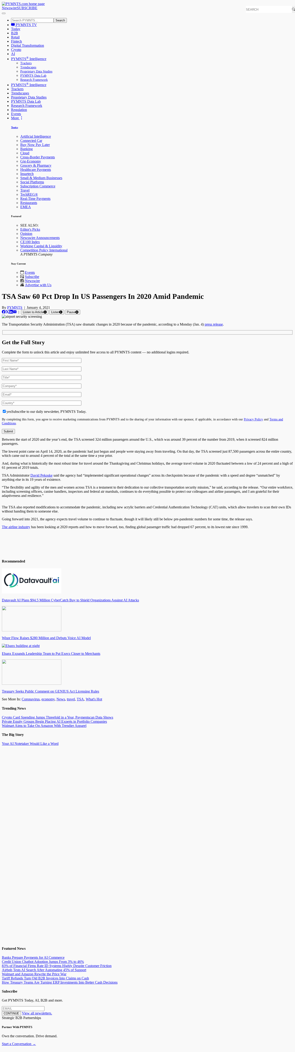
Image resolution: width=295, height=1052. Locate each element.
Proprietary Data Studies (36, 71)
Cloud (24, 153)
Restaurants (28, 203)
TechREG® (29, 194)
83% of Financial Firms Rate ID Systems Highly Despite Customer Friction (57, 966)
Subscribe (32, 277)
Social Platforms (32, 182)
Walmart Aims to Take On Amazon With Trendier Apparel (44, 726)
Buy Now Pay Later (35, 145)
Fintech (16, 41)
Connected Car (31, 141)
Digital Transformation (27, 45)
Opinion (26, 234)
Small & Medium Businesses (41, 178)
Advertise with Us (38, 285)
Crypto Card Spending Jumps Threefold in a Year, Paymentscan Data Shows (57, 717)
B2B (14, 33)
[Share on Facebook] (4, 312)
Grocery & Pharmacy (35, 165)
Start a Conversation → (19, 1044)
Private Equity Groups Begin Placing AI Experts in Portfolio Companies (54, 721)
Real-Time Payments (35, 199)
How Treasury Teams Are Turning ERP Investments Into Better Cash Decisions (60, 982)
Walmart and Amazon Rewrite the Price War (34, 974)
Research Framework (34, 80)
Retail (15, 37)
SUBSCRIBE (27, 8)
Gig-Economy (30, 161)
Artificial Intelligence (35, 136)
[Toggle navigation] (4, 13)
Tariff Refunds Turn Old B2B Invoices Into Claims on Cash (45, 978)
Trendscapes (28, 67)
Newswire (9, 8)
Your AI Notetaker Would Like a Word (30, 744)
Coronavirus (31, 699)
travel (71, 699)
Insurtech (27, 174)
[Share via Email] (15, 312)
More (15, 118)
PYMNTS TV (26, 25)
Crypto (16, 50)
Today (15, 29)
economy (48, 699)
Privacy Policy (253, 419)
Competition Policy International (44, 250)
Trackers (26, 63)
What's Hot (94, 699)
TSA (80, 699)
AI (13, 54)
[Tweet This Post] (7, 312)
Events (16, 114)
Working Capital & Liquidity (41, 246)
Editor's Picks (30, 229)
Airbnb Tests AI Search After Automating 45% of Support (44, 970)
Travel (25, 190)
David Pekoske (41, 475)
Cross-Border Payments (37, 157)
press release (214, 324)
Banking (26, 149)
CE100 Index (30, 242)
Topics (14, 127)
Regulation (19, 110)
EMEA (25, 207)
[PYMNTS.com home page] (23, 4)
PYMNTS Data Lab (33, 75)
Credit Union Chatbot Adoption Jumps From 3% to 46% (43, 962)
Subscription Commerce (37, 186)
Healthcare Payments (35, 170)
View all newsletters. (37, 1013)
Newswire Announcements (40, 238)
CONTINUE (11, 1013)
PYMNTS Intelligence (28, 59)
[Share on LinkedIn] (11, 312)
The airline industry (16, 527)
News (60, 699)
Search (60, 20)
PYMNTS (14, 307)
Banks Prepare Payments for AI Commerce (33, 957)
